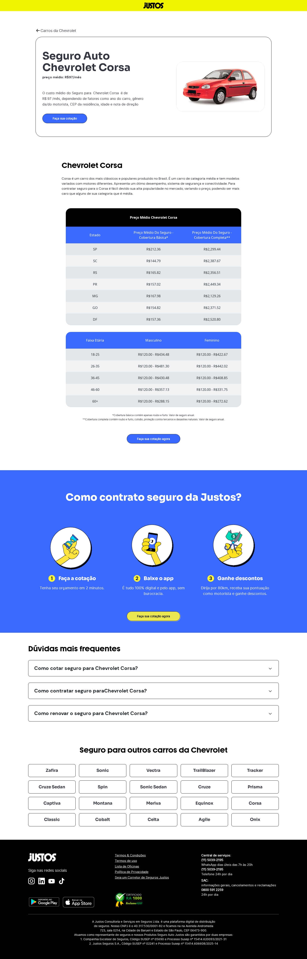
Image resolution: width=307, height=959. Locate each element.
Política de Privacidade (131, 872)
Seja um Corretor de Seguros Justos (142, 877)
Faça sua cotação (65, 118)
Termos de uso (126, 861)
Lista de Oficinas (127, 866)
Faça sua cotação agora (153, 439)
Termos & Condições (130, 855)
